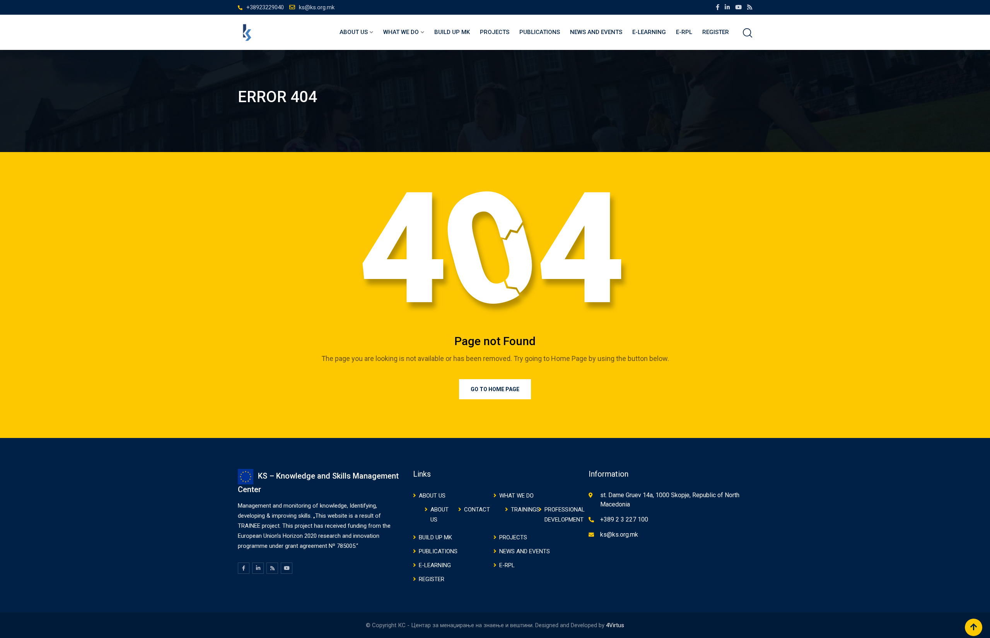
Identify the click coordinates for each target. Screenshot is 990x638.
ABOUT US (354, 32)
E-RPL (684, 32)
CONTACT (477, 509)
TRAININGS (525, 509)
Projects (494, 32)
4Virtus (615, 625)
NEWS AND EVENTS (596, 32)
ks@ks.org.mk (317, 7)
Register (715, 32)
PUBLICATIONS (539, 32)
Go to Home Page (495, 389)
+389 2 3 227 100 (624, 519)
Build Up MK (452, 32)
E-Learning (649, 32)
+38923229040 (265, 7)
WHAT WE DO (401, 32)
